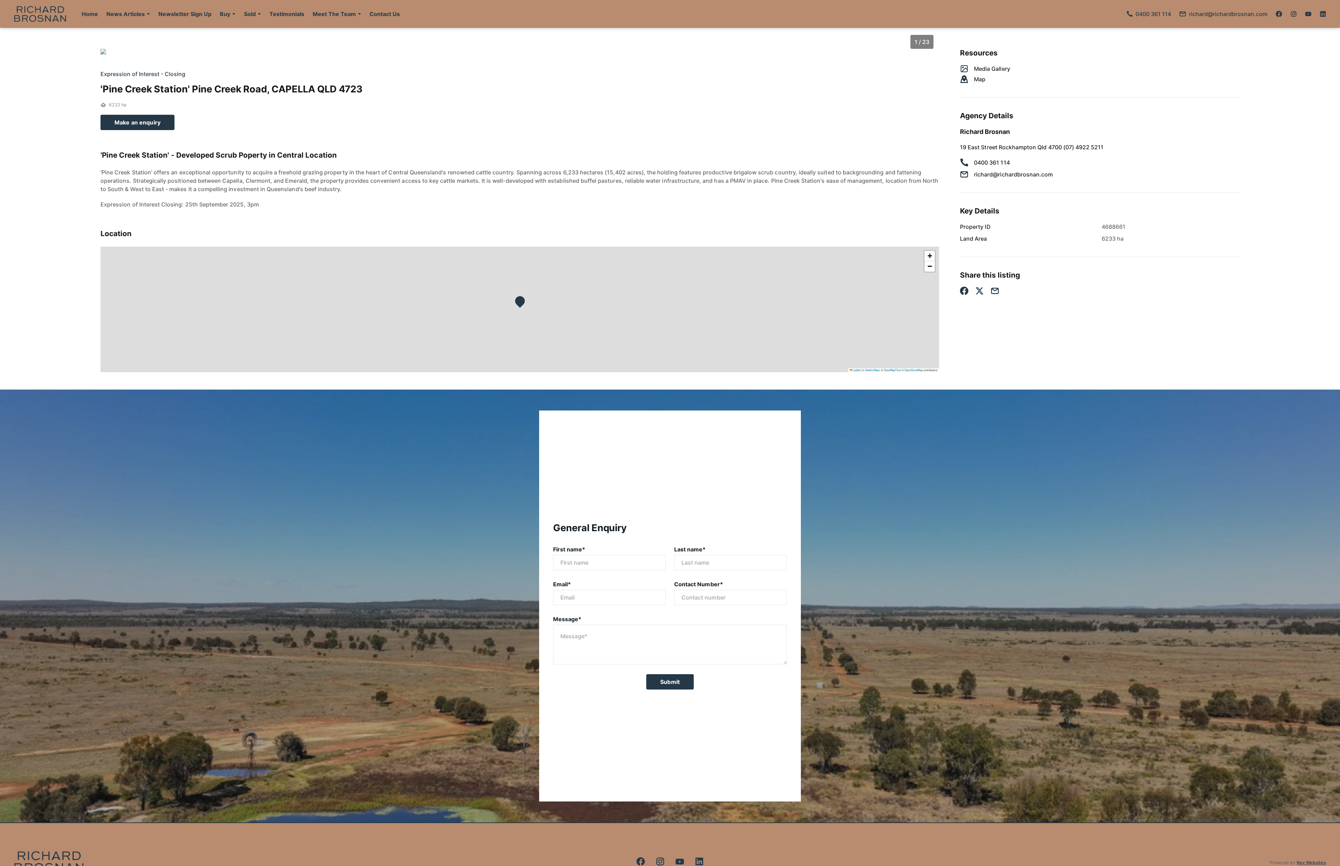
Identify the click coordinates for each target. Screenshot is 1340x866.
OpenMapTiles (892, 370)
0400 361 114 (992, 162)
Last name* (690, 549)
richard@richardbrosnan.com (1013, 174)
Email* (562, 584)
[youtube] (1308, 14)
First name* (569, 549)
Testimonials (286, 13)
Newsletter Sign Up (184, 13)
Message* (567, 619)
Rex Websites (1311, 862)
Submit (670, 681)
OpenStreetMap (913, 370)
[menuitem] (89, 13)
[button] (128, 13)
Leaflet (856, 370)
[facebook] (1279, 14)
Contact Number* (698, 584)
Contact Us (385, 13)
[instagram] (1293, 14)
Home (90, 13)
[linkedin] (1323, 14)
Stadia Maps (872, 370)
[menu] (238, 13)
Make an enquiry (137, 122)
